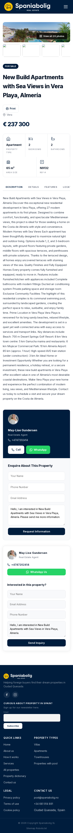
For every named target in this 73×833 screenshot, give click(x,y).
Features (50, 187)
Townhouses (41, 757)
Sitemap (30, 828)
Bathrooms (58, 149)
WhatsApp (40, 449)
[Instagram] (15, 695)
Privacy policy (12, 797)
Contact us (10, 782)
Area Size (12, 172)
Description (14, 187)
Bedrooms (35, 149)
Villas (37, 744)
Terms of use (11, 803)
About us (9, 750)
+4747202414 (20, 440)
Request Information (36, 531)
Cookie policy (12, 810)
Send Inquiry (36, 643)
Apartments (40, 750)
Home (7, 744)
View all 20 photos (53, 36)
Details (33, 187)
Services (9, 763)
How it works (11, 757)
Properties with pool (46, 763)
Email (6, 712)
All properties (11, 769)
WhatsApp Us (38, 571)
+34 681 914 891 (43, 803)
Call (18, 449)
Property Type (11, 151)
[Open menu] (66, 6)
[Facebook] (7, 695)
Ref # (43, 172)
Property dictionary (15, 775)
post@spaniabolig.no (46, 797)
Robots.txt (41, 828)
